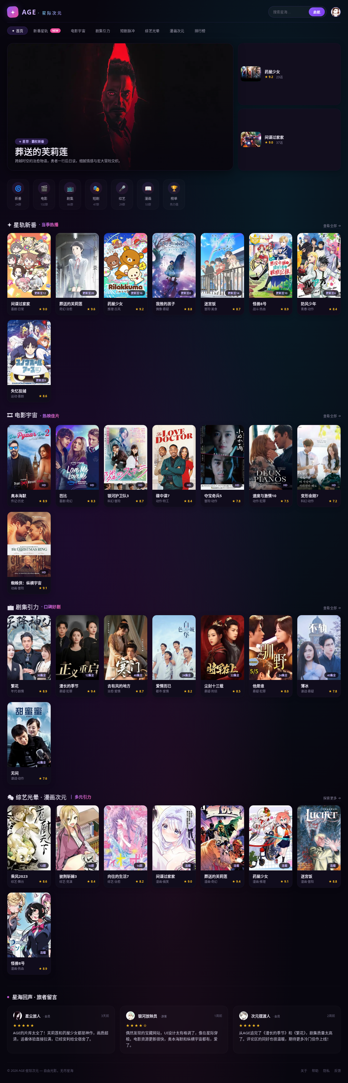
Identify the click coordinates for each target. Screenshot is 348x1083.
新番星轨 (45, 30)
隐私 (326, 1070)
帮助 (315, 1070)
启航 (316, 12)
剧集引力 (103, 30)
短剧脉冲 (127, 30)
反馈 (337, 1070)
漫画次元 (177, 30)
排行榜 (200, 30)
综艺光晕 (152, 30)
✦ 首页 (17, 30)
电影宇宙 (78, 30)
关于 (304, 1070)
